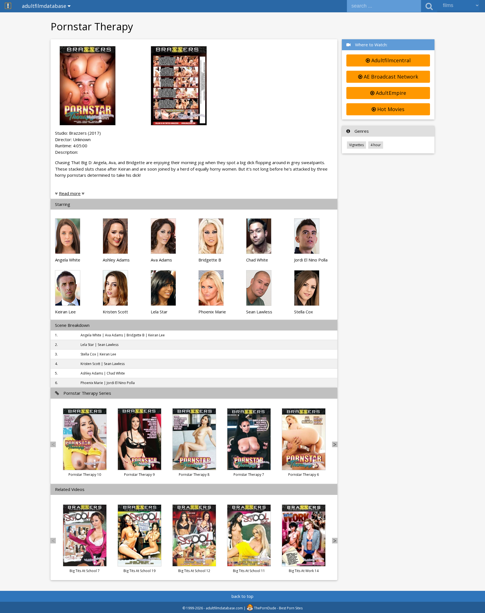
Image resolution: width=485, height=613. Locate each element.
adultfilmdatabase (45, 6)
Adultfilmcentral (390, 60)
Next (335, 444)
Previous (53, 444)
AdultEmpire (390, 92)
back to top (242, 596)
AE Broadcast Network (390, 76)
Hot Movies (390, 109)
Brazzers (78, 133)
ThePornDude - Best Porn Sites (278, 608)
